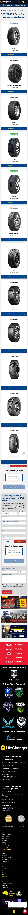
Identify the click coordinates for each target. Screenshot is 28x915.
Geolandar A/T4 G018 (14, 419)
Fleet (3, 871)
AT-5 (14, 307)
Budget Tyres (5, 885)
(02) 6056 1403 (9, 799)
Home (4, 10)
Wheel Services (5, 861)
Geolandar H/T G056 (14, 456)
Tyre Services (5, 859)
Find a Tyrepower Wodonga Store (15, 5)
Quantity (21, 511)
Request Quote (7, 592)
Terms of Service (19, 586)
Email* (4, 526)
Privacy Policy (9, 586)
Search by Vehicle (6, 834)
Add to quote (11, 54)
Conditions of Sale (19, 908)
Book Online (5, 869)
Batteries (4, 853)
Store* (3, 535)
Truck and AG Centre (8, 850)
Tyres (3, 832)
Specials (4, 865)
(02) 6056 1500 (9, 765)
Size (3, 511)
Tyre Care (4, 840)
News (3, 873)
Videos (4, 874)
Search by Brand (6, 838)
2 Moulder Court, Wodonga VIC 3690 (14, 795)
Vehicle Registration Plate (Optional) (8, 569)
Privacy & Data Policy (10, 908)
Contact (4, 867)
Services (4, 851)
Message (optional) (7, 574)
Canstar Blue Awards (7, 883)
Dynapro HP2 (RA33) (14, 233)
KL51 (14, 270)
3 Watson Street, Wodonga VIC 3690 (15, 762)
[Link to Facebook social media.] (14, 911)
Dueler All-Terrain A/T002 (14, 85)
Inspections (4, 855)
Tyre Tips (4, 842)
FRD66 (14, 122)
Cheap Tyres (5, 887)
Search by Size (5, 836)
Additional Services (6, 863)
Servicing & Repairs (6, 857)
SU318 (14, 196)
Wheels (4, 844)
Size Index (4, 882)
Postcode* (4, 531)
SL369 (14, 159)
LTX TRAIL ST (14, 48)
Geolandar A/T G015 (14, 382)
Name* (4, 516)
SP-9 (14, 345)
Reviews (4, 876)
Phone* (10, 521)
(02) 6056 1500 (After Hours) (11, 768)
